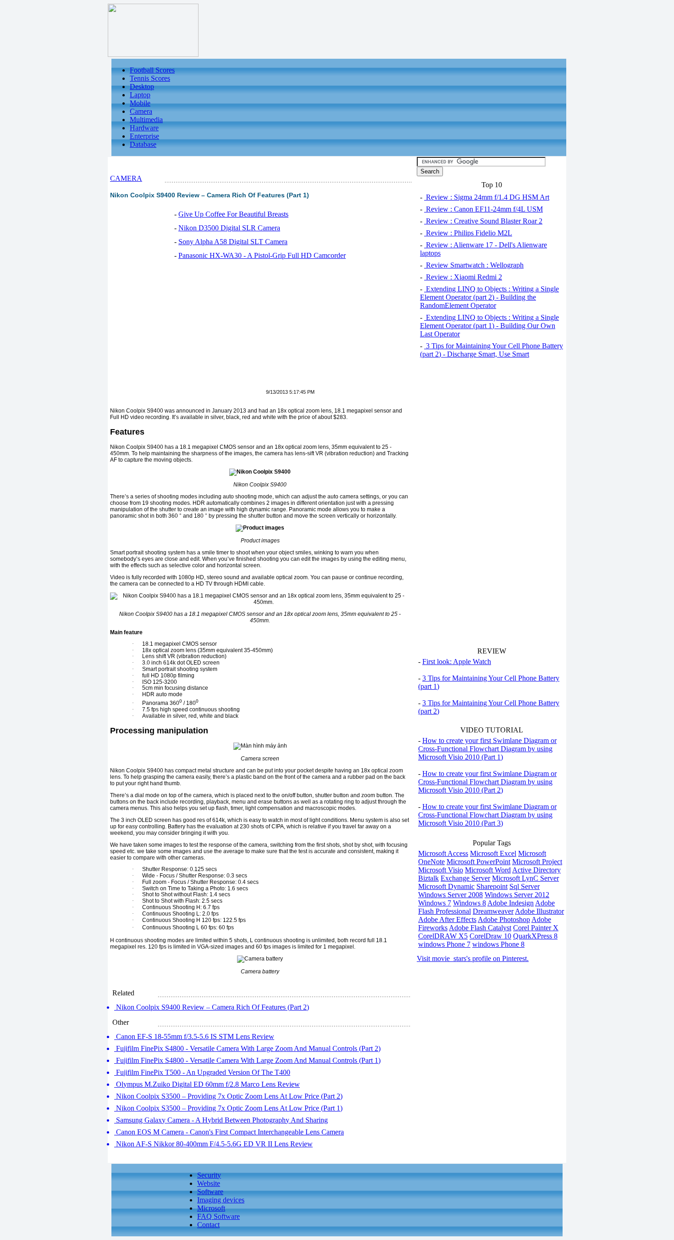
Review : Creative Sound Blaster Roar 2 (483, 221)
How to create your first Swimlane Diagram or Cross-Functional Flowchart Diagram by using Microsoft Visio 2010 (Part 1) (487, 749)
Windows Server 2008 (450, 895)
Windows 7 (434, 903)
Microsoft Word (488, 870)
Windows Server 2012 (517, 895)
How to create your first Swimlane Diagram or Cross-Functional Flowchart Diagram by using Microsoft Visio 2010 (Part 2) (487, 782)
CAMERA (126, 178)
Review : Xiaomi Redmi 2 (463, 277)
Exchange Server (465, 878)
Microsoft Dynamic (446, 886)
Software (210, 1191)
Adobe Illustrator (539, 911)
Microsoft (211, 1208)
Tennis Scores (150, 78)
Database (143, 144)
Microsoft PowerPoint (478, 862)
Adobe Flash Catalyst (480, 928)
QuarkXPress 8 (535, 936)
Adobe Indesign (510, 903)
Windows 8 (469, 903)
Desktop (142, 86)
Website (208, 1183)
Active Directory (536, 870)
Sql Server (524, 886)
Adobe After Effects (447, 919)
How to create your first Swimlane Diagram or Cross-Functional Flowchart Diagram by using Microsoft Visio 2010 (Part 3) (487, 815)
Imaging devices (220, 1200)
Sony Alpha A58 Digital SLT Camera (232, 242)
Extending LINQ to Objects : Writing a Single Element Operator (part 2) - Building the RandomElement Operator (489, 297)
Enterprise (144, 136)
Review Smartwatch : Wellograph (474, 265)
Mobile (140, 103)
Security (209, 1175)
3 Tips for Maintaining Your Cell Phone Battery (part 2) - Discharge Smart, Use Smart (491, 350)
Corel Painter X (535, 928)
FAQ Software (218, 1216)
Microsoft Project (537, 862)
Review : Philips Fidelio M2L (468, 233)
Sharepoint (492, 886)
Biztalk (428, 878)
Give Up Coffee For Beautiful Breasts (233, 214)
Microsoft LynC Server (525, 878)
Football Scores (152, 70)
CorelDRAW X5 (443, 936)
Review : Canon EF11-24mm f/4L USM (483, 209)
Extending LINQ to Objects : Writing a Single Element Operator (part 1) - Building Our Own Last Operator (489, 325)
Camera (141, 111)
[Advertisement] (187, 329)
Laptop (140, 95)
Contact (208, 1225)
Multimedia (146, 119)
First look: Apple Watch (456, 661)
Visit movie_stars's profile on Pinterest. (473, 958)
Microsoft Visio (440, 870)
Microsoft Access (443, 853)
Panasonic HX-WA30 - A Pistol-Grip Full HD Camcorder (262, 255)
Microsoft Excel (493, 853)
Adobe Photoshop (504, 919)
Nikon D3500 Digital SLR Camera (229, 228)
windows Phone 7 (444, 944)
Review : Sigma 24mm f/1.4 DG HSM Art (486, 197)
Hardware (144, 128)
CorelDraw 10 (490, 936)
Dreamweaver (493, 911)
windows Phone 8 (498, 944)
